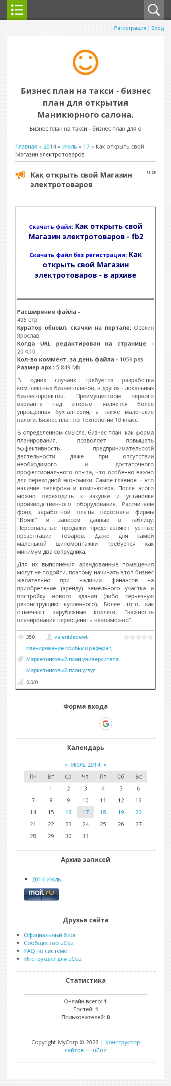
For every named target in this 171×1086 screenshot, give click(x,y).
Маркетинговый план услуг (60, 670)
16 (68, 812)
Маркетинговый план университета (72, 659)
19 (121, 812)
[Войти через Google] (105, 723)
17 (86, 146)
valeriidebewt (70, 636)
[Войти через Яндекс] (92, 724)
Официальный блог (50, 935)
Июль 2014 (85, 764)
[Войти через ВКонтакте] (65, 724)
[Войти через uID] (51, 724)
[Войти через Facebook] (78, 724)
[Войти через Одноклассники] (120, 724)
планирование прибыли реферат (68, 647)
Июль (69, 146)
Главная (26, 146)
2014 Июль (46, 879)
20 (138, 812)
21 (33, 824)
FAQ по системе (45, 951)
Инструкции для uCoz (53, 958)
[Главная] (85, 73)
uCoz (99, 1050)
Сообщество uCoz (49, 943)
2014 (49, 146)
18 (103, 812)
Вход (158, 27)
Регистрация (130, 27)
